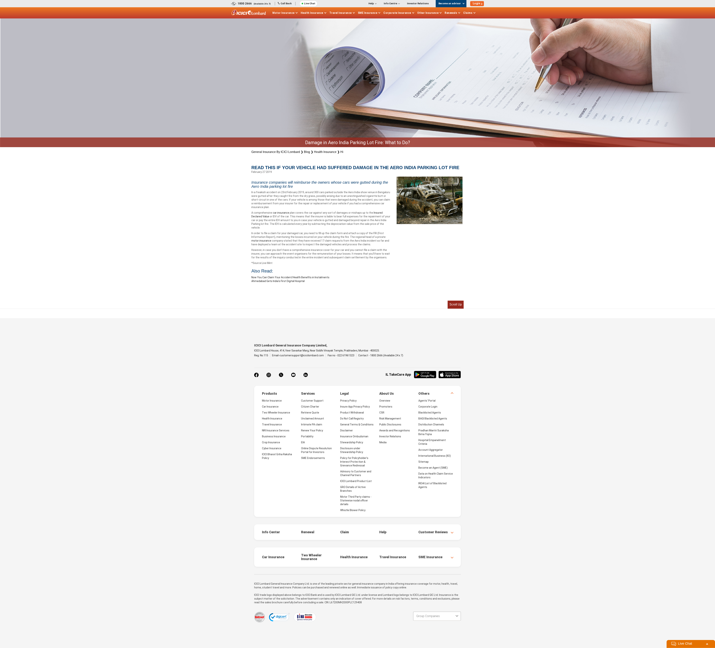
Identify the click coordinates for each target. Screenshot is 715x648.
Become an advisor (449, 3)
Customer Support (312, 400)
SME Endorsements (313, 458)
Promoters (385, 406)
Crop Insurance (271, 442)
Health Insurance (312, 12)
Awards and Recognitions (394, 430)
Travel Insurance (340, 12)
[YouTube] (293, 375)
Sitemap (423, 461)
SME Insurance (367, 12)
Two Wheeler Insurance (276, 412)
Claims (467, 12)
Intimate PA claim (311, 424)
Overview (384, 400)
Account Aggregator (430, 449)
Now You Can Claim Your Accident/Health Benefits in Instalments (290, 277)
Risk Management (390, 418)
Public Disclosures (390, 424)
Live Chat (309, 3)
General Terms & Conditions (357, 424)
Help (371, 3)
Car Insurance (270, 406)
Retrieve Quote (310, 412)
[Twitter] (281, 375)
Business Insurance (274, 436)
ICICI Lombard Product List (356, 481)
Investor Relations (418, 3)
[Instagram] (268, 375)
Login (476, 3)
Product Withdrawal (352, 412)
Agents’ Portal (427, 400)
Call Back (286, 3)
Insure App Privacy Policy (355, 406)
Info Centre (390, 3)
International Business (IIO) (434, 455)
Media (383, 442)
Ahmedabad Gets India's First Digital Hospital (278, 281)
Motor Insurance (283, 12)
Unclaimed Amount (312, 418)
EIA (303, 442)
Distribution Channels (431, 424)
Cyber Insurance (271, 448)
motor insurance (261, 240)
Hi (341, 151)
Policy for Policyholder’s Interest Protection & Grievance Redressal (354, 462)
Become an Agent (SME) (433, 467)
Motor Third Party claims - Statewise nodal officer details (355, 500)
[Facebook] (256, 375)
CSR (381, 412)
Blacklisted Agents (429, 412)
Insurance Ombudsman (354, 436)
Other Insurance (428, 12)
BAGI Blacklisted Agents (432, 418)
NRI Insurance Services (275, 430)
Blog (307, 151)
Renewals (451, 12)
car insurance (281, 212)
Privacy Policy (348, 400)
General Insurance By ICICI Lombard (275, 151)
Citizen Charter (310, 406)
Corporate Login (427, 406)
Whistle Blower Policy (353, 510)
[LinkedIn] (305, 375)
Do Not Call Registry (352, 418)
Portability (307, 436)
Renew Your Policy (312, 430)
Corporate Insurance (397, 12)
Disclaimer (346, 430)
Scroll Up (455, 304)
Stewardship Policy (351, 442)
